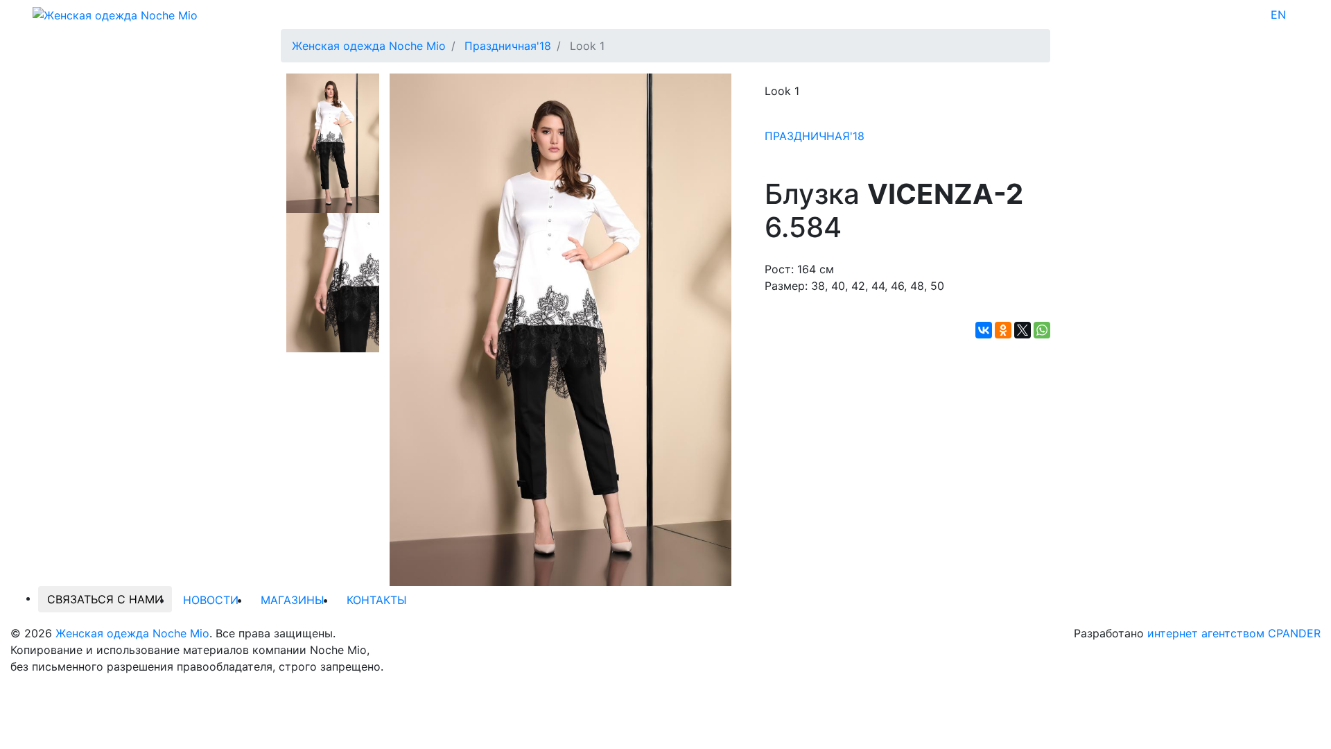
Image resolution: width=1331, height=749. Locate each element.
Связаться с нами (105, 599)
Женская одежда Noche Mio (132, 633)
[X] (1022, 330)
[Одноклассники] (1003, 330)
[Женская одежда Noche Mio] (115, 14)
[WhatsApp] (1042, 330)
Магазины (292, 600)
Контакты (377, 600)
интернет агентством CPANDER (1234, 633)
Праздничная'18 (814, 136)
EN (1278, 14)
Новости (210, 600)
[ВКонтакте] (983, 330)
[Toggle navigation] (1295, 14)
